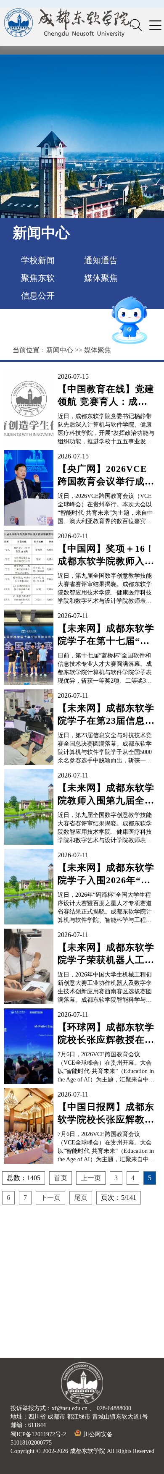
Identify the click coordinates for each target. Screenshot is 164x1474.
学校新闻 (38, 260)
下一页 (50, 1197)
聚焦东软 (38, 278)
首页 (60, 1177)
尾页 (80, 1197)
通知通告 (101, 260)
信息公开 (38, 295)
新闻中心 (59, 349)
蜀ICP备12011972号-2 (38, 1434)
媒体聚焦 (101, 278)
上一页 (91, 1177)
